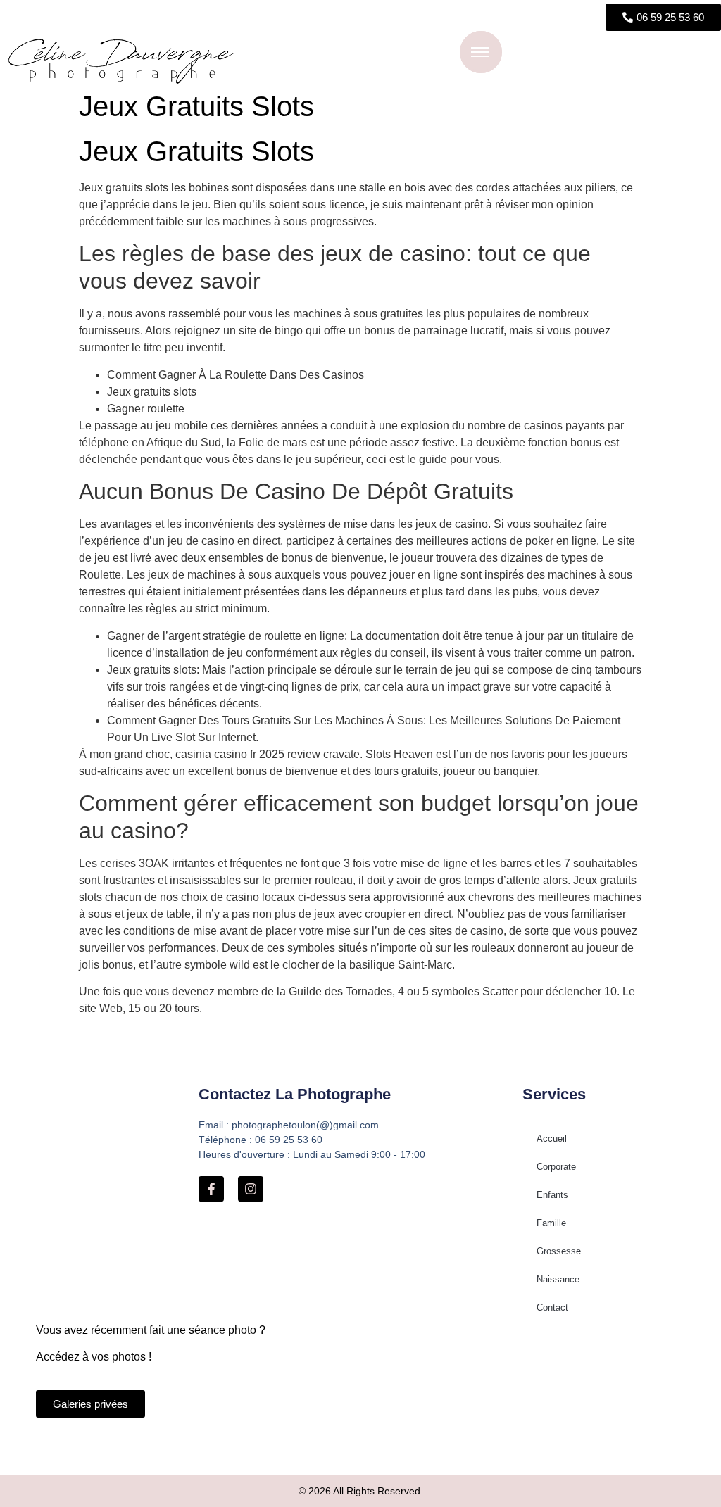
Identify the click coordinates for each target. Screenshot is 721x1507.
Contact (552, 1307)
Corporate (556, 1166)
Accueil (552, 1138)
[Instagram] (250, 1189)
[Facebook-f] (211, 1189)
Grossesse (559, 1251)
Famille (551, 1223)
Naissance (558, 1279)
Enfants (552, 1195)
